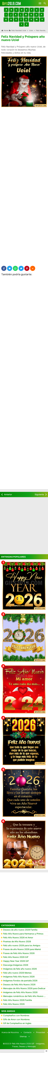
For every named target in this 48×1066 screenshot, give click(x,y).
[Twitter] (21, 268)
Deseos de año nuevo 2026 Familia (20, 929)
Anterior (8, 494)
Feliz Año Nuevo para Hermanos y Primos (23, 933)
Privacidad (40, 1032)
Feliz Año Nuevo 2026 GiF (15, 957)
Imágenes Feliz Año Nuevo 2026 (19, 976)
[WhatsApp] (15, 268)
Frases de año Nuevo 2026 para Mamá (22, 949)
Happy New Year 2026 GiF (16, 961)
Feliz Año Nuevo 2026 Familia (17, 1000)
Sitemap (23, 1036)
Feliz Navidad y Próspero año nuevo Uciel (23, 38)
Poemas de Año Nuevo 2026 (17, 941)
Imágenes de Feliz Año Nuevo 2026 (20, 992)
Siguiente (39, 494)
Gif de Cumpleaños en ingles (17, 1023)
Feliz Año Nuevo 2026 (14, 1004)
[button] (6, 10)
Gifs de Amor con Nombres (16, 1019)
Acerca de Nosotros (10, 1032)
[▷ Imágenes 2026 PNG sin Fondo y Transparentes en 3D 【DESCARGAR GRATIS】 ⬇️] (24, 637)
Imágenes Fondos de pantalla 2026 (20, 980)
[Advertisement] (24, 134)
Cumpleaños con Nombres (16, 1015)
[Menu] (40, 3)
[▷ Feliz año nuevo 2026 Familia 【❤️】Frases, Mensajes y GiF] (24, 793)
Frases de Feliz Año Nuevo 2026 (19, 953)
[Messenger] (9, 268)
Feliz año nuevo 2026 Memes (17, 972)
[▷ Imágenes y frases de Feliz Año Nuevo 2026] (24, 741)
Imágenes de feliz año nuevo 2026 (20, 969)
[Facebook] (3, 268)
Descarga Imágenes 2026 (15, 965)
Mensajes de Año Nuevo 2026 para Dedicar (24, 988)
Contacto (27, 1032)
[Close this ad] (46, 1051)
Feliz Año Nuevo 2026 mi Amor (18, 937)
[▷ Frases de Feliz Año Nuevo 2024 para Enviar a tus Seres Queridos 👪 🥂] (24, 845)
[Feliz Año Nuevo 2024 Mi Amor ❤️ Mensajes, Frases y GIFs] (24, 689)
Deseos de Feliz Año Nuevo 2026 (19, 984)
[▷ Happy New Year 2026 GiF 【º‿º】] (24, 586)
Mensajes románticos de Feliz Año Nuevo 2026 (25, 996)
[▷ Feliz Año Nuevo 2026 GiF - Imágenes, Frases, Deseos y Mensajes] (11, 3)
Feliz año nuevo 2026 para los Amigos (21, 945)
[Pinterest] (26, 268)
